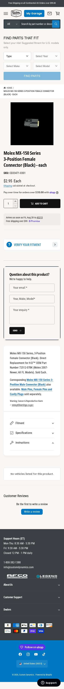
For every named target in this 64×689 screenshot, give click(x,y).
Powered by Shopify (43, 675)
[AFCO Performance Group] (17, 576)
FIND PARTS (32, 76)
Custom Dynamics (26, 675)
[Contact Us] (50, 13)
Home (9, 88)
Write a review (32, 511)
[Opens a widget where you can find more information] (49, 683)
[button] (6, 13)
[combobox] (40, 24)
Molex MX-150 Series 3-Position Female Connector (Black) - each (29, 93)
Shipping (8, 185)
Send (15, 330)
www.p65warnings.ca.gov (22, 405)
